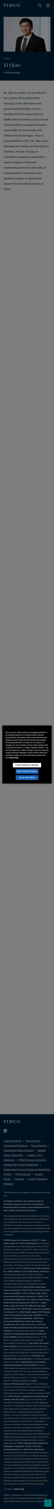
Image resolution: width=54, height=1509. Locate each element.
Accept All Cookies (27, 777)
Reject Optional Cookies (27, 771)
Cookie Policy (14, 758)
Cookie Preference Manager (26, 765)
